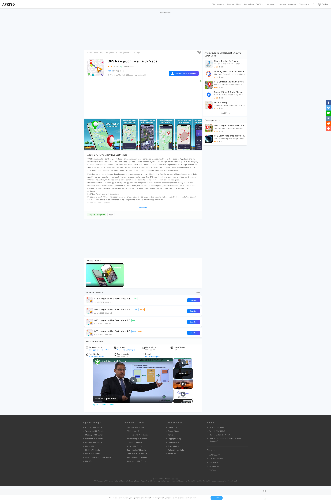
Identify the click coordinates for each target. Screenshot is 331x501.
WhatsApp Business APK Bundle (98, 457)
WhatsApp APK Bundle (94, 431)
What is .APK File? (216, 427)
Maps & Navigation (97, 215)
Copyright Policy (174, 439)
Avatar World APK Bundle (137, 457)
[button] (198, 134)
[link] (97, 362)
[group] (93, 134)
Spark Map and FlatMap (114, 361)
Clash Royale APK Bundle (137, 454)
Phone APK (89, 446)
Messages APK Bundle (94, 435)
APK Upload (214, 462)
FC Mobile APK (133, 431)
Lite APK (88, 461)
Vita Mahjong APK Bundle (137, 439)
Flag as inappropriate (152, 357)
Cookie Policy (173, 442)
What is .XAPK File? (217, 431)
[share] (167, 360)
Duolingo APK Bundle (93, 442)
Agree (216, 498)
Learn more (192, 498)
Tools (111, 215)
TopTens (212, 470)
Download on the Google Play (186, 73)
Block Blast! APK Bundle (136, 450)
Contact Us (172, 427)
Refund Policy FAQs (176, 450)
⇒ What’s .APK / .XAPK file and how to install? (127, 75)
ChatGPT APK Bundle (93, 427)
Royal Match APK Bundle (136, 461)
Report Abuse (173, 431)
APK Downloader (216, 459)
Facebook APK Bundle (94, 439)
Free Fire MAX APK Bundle (137, 435)
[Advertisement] (143, 238)
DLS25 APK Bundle (134, 442)
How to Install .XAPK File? (219, 435)
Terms (170, 435)
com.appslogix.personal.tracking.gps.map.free (105, 350)
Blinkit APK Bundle (92, 450)
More (198, 293)
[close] (264, 491)
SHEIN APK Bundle (92, 454)
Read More (225, 113)
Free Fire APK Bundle (135, 427)
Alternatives (214, 466)
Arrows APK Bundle (134, 446)
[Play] (183, 383)
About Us (172, 454)
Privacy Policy (173, 446)
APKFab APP (214, 455)
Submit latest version (96, 357)
